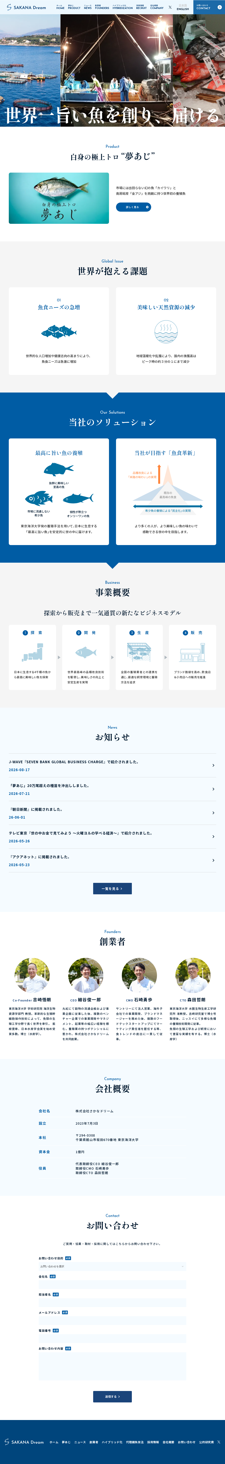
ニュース (80, 1442)
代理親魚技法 (135, 1442)
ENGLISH (183, 9)
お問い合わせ (187, 1442)
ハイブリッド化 (112, 1442)
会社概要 (168, 1442)
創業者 (93, 1442)
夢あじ (66, 1442)
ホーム (54, 1442)
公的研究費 (206, 1442)
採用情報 (153, 1442)
